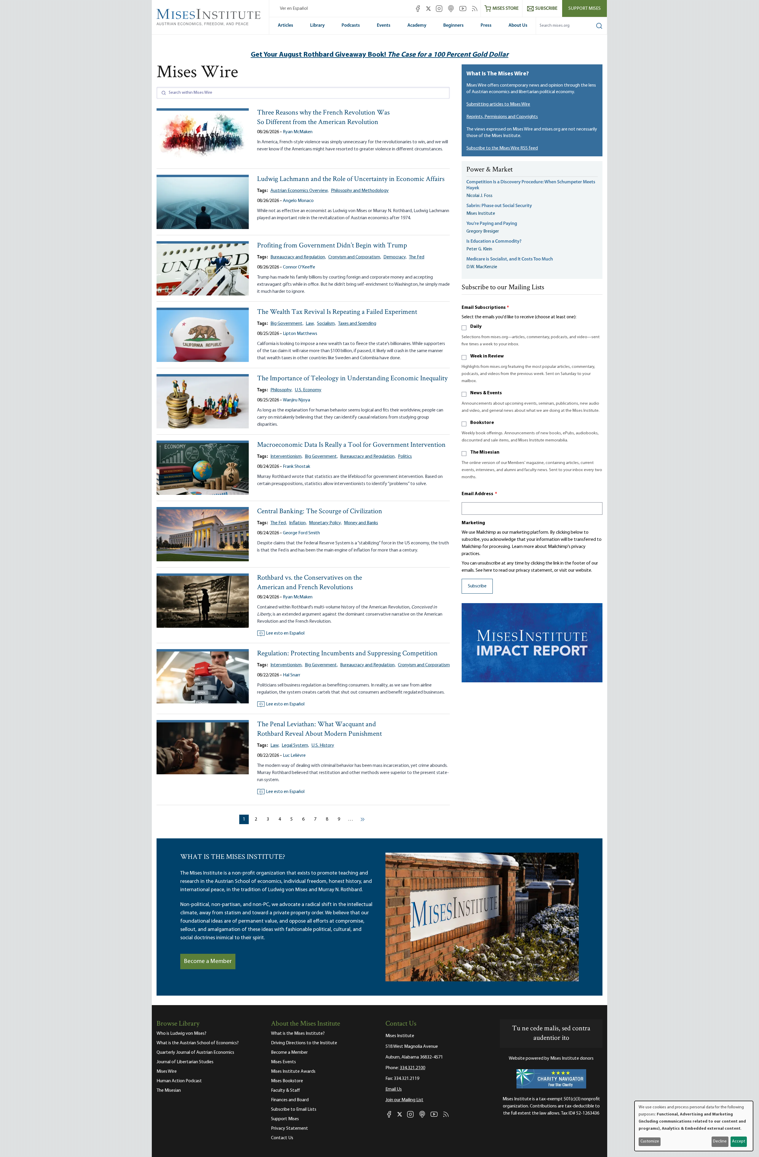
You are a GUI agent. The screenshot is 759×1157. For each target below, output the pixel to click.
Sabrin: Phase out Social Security (499, 206)
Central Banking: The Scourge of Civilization (319, 511)
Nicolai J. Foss (479, 195)
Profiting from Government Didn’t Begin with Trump (332, 246)
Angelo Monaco (298, 200)
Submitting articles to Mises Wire (498, 104)
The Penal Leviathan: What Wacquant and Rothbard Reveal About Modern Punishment (319, 729)
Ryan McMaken (297, 132)
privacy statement (534, 570)
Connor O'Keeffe (299, 267)
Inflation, (298, 523)
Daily (475, 326)
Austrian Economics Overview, (299, 190)
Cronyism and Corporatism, (354, 257)
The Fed (416, 257)
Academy (416, 25)
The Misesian (484, 452)
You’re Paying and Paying (491, 223)
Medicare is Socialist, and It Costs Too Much (509, 259)
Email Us (393, 1089)
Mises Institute (480, 213)
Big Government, (286, 323)
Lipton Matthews (300, 333)
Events (383, 25)
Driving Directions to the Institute (304, 1043)
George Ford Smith (301, 533)
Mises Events (283, 1062)
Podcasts (351, 25)
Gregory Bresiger (482, 231)
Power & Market (489, 170)
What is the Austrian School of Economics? (198, 1043)
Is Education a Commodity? (494, 241)
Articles (285, 25)
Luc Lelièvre (294, 755)
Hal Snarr (291, 675)
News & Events (486, 393)
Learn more (523, 546)
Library (317, 25)
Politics (405, 456)
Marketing (473, 523)
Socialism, (326, 323)
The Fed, (278, 523)
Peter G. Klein (479, 249)
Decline (720, 1141)
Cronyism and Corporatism (424, 665)
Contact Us (282, 1138)
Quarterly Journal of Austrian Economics (195, 1052)
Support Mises (584, 8)
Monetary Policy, (325, 523)
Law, (310, 323)
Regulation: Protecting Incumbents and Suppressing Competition (347, 654)
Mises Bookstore (287, 1081)
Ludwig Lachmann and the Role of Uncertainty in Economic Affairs (350, 179)
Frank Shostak (296, 466)
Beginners (453, 25)
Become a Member (208, 961)
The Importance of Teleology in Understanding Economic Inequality (352, 379)
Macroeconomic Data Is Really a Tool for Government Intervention (351, 445)
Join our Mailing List (404, 1100)
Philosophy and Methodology (360, 190)
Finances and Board (290, 1100)
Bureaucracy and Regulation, (298, 257)
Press (486, 25)
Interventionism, (286, 456)
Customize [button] (649, 1141)
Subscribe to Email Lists (293, 1109)
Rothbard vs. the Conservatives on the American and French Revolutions (309, 583)
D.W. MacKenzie (481, 267)
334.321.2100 (412, 1068)
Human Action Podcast (179, 1081)
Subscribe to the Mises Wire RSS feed (502, 148)
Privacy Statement (289, 1128)
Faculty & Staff (285, 1090)
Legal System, (295, 745)
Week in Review (487, 356)
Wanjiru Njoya (296, 400)
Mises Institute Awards (293, 1071)
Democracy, (394, 257)
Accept (738, 1141)
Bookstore (482, 422)
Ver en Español (294, 8)
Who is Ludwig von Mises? (181, 1033)
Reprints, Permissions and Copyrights (502, 117)
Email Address (479, 494)
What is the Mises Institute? (298, 1033)
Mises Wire (167, 1071)
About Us (517, 25)
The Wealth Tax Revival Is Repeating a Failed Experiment (337, 312)
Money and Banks (361, 523)
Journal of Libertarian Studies (185, 1062)
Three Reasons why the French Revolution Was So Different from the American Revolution (323, 118)
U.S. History (322, 745)
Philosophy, (281, 390)
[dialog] (693, 1126)
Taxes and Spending (357, 323)
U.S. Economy (308, 390)
